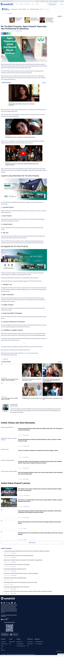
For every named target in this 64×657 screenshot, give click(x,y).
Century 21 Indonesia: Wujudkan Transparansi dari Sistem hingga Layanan (38, 450)
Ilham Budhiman (27, 495)
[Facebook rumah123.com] (1, 603)
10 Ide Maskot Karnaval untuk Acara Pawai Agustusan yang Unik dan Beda (20, 582)
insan (12, 584)
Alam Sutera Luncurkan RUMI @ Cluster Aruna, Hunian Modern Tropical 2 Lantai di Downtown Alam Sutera (40, 500)
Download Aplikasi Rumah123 (7, 1)
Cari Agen (37, 1)
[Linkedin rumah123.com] (12, 603)
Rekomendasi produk (34, 9)
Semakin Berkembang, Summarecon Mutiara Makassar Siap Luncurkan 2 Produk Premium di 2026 (39, 440)
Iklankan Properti (12, 641)
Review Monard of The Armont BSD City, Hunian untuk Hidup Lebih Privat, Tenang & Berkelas (40, 533)
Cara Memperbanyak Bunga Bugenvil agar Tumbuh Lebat (16, 586)
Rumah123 (26, 353)
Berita (51, 1)
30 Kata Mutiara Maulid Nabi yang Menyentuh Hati (15, 569)
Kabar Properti (10, 13)
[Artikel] (5, 9)
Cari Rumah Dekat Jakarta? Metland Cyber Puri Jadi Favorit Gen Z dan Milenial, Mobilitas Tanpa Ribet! (26, 551)
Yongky (25, 528)
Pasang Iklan (53, 4)
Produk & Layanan (4, 643)
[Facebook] (2, 33)
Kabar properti (14, 9)
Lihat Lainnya (32, 542)
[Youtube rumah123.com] (9, 603)
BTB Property (6, 141)
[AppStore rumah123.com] (5, 634)
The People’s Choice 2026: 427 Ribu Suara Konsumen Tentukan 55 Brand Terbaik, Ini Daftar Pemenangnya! (40, 489)
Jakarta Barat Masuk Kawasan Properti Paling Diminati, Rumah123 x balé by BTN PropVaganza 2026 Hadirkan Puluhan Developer (39, 511)
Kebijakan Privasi (20, 641)
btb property (6, 359)
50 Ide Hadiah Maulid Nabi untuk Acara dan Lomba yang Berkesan (18, 555)
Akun (62, 4)
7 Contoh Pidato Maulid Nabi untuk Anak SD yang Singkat (17, 564)
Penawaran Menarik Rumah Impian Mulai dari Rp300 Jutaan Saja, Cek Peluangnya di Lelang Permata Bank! (40, 429)
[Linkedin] (7, 33)
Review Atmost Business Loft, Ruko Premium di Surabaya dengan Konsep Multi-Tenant (39, 522)
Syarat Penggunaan (20, 643)
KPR (10, 643)
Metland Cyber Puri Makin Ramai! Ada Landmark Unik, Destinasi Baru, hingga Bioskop (23, 560)
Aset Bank (42, 1)
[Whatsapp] (9, 33)
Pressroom (3, 650)
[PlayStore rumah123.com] (14, 635)
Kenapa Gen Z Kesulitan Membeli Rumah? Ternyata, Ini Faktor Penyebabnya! (21, 573)
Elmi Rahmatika (19, 31)
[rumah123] (32, 598)
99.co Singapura (30, 643)
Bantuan (61, 1)
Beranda (3, 13)
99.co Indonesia (30, 641)
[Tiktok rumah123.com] (15, 603)
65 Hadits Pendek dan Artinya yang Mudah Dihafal (15, 577)
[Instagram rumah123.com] (7, 603)
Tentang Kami (3, 641)
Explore (47, 1)
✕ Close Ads (61, 654)
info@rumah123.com (39, 641)
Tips (28, 9)
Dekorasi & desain (22, 9)
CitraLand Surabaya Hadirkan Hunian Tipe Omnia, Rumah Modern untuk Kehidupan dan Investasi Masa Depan (40, 473)
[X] (5, 33)
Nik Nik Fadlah (13, 566)
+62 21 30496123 (39, 643)
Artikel (6, 13)
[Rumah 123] (7, 4)
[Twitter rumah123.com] (4, 603)
